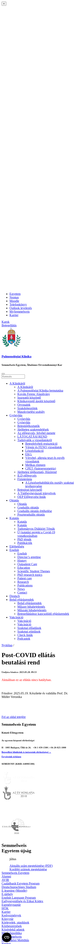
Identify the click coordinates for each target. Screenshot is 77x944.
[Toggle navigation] (3, 373)
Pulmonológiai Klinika (16, 356)
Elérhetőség (16, 546)
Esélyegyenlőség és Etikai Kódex (22, 901)
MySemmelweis (19, 311)
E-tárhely (7, 894)
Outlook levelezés (20, 308)
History (22, 560)
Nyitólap (7, 645)
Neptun (14, 297)
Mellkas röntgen (35, 465)
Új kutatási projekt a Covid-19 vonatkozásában (36, 534)
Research (23, 582)
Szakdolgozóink (27, 408)
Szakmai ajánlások (28, 631)
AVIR (5, 880)
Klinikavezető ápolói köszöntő (36, 401)
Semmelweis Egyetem (15, 873)
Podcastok (23, 638)
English (14, 550)
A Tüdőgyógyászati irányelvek (36, 493)
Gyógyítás (15, 415)
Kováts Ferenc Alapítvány (33, 394)
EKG (28, 454)
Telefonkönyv (18, 304)
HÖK (5, 908)
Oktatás (14, 500)
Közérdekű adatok (13, 929)
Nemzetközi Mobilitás (15, 940)
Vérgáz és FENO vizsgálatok (43, 447)
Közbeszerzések (12, 926)
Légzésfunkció (34, 450)
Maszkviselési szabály (31, 411)
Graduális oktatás (28, 507)
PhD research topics (29, 574)
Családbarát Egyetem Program (20, 883)
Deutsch (14, 596)
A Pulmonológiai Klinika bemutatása (40, 390)
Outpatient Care (27, 564)
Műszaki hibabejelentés (31, 610)
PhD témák (24, 539)
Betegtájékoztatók (28, 426)
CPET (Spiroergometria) (40, 468)
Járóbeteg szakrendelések (33, 429)
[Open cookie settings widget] (6, 937)
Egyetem (15, 294)
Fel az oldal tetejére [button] (14, 717)
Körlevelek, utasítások (15, 922)
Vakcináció (16, 617)
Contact (22, 592)
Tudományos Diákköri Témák (36, 528)
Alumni (6, 876)
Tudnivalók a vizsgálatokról (34, 440)
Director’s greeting (29, 557)
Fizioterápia (24, 479)
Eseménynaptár (11, 904)
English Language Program (19, 897)
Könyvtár (7, 919)
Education (23, 567)
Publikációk (24, 543)
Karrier (13, 315)
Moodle (14, 301)
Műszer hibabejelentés (31, 606)
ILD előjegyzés (27, 475)
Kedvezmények (11, 915)
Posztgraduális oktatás (31, 514)
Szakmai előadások (29, 628)
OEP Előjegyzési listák (31, 496)
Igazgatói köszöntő (29, 397)
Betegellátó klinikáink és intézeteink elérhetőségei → (26, 752)
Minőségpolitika (12, 933)
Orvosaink (23, 404)
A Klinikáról (17, 383)
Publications (25, 585)
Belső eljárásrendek (21, 599)
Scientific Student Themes (33, 571)
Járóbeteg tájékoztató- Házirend (37, 472)
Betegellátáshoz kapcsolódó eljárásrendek (43, 613)
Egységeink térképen (11, 756)
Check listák (25, 635)
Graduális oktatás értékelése (34, 511)
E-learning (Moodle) (14, 890)
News (21, 589)
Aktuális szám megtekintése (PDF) (31, 865)
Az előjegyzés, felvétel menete (36, 433)
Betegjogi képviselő (29, 489)
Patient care (24, 578)
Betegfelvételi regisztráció (41, 443)
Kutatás (14, 518)
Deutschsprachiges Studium (19, 887)
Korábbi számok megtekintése (28, 869)
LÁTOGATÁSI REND (32, 436)
